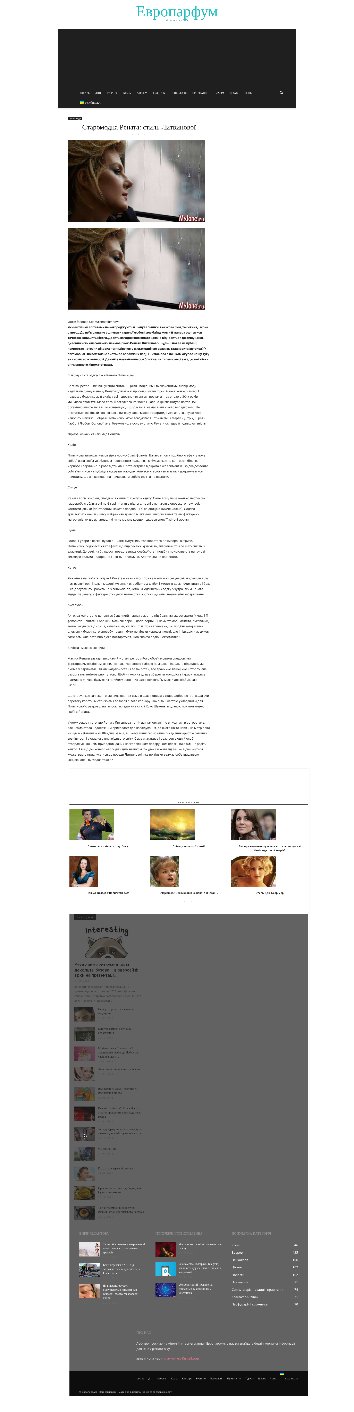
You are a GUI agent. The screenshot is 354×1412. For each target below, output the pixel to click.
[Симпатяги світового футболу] (107, 824)
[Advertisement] (177, 57)
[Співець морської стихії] (188, 824)
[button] (281, 93)
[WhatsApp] (102, 784)
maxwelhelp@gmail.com (181, 1358)
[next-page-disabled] (191, 901)
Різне (248, 93)
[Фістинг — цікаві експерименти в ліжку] (165, 1249)
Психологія (179, 93)
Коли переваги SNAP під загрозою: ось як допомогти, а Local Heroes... (121, 1269)
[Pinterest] (92, 784)
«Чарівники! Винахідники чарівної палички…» (189, 892)
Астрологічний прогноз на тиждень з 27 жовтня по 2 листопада (195, 1288)
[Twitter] (83, 784)
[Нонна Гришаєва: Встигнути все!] (107, 871)
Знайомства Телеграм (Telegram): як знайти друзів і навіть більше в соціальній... (200, 1268)
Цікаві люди (75, 118)
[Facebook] (73, 784)
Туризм (219, 93)
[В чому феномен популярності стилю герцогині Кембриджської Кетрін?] (269, 824)
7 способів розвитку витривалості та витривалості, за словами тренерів (124, 1248)
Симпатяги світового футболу (108, 846)
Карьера (142, 93)
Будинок (159, 93)
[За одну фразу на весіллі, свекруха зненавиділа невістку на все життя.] (84, 1134)
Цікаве (85, 93)
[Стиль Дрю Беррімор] (269, 871)
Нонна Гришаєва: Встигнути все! (108, 892)
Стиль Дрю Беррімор (269, 892)
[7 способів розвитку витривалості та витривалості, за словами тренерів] (89, 1249)
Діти (98, 93)
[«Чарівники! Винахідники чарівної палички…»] (188, 871)
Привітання (200, 93)
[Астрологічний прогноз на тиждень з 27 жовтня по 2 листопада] (165, 1290)
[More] (111, 784)
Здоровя (112, 93)
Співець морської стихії (189, 846)
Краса (127, 93)
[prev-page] (184, 901)
